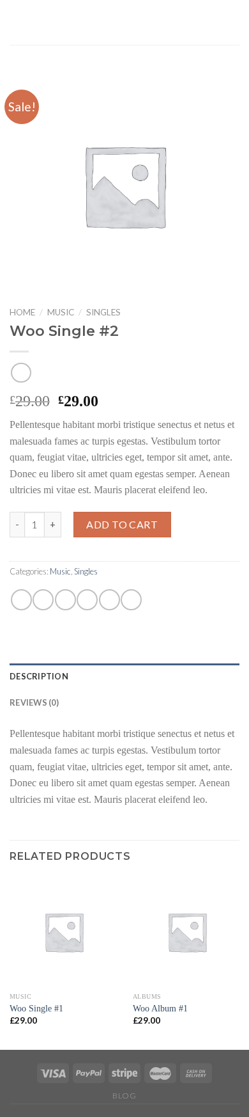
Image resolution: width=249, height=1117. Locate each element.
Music (60, 312)
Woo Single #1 (36, 1008)
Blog (124, 1095)
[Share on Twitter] (65, 599)
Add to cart (122, 524)
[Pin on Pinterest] (109, 599)
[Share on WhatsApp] (21, 599)
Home (22, 312)
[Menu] (231, 22)
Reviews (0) (34, 702)
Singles (103, 312)
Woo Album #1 (160, 1008)
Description (39, 676)
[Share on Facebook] (43, 599)
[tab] (124, 676)
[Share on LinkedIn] (131, 599)
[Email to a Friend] (87, 599)
